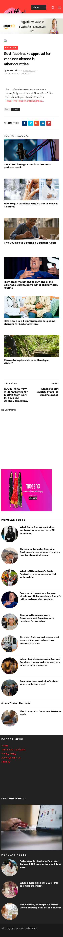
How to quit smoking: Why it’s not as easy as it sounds (31, 205)
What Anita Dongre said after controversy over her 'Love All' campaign (37, 530)
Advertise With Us (10, 757)
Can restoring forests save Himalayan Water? (27, 362)
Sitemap (5, 761)
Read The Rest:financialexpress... (25, 100)
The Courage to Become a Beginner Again (30, 242)
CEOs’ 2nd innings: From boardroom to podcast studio (27, 166)
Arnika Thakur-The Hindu (16, 703)
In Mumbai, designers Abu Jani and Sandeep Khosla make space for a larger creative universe (40, 662)
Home (4, 745)
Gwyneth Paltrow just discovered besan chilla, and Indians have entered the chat (39, 640)
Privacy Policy (8, 753)
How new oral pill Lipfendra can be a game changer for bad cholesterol (29, 323)
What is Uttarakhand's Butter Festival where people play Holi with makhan (38, 574)
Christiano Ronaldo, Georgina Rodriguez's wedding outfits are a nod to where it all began (40, 552)
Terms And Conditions (13, 749)
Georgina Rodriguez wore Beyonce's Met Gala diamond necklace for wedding (37, 618)
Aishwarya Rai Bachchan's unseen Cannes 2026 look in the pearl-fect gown (40, 864)
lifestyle (10, 48)
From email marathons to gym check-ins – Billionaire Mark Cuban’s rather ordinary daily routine (31, 284)
